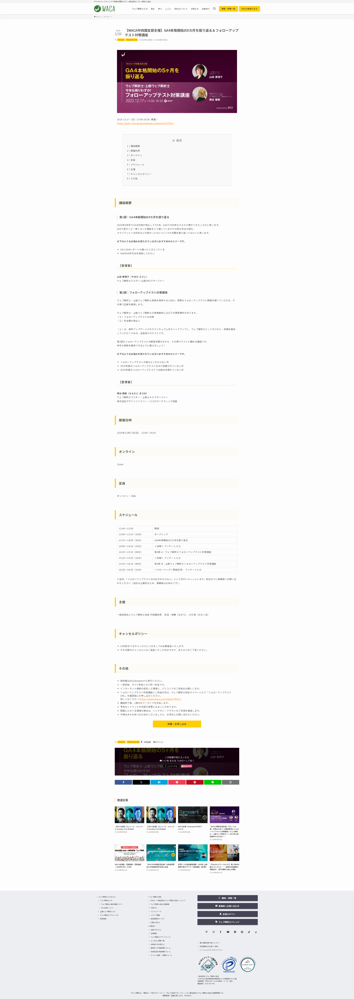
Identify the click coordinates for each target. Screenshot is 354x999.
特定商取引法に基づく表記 (209, 946)
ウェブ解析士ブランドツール (161, 937)
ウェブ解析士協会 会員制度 (160, 904)
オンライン (136, 155)
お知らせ (154, 908)
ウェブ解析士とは (106, 900)
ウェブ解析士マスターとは (109, 915)
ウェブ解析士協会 (155, 897)
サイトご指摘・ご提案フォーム (161, 955)
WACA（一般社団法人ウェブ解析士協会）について (168, 900)
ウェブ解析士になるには (107, 897)
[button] (123, 782)
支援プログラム (156, 930)
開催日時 (135, 150)
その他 (134, 178)
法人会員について (107, 908)
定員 (133, 160)
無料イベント (158, 742)
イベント (121, 40)
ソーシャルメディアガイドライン (211, 950)
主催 (133, 169)
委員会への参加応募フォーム (161, 948)
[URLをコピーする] (230, 782)
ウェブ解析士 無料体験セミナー (112, 904)
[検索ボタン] (214, 8)
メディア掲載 (155, 915)
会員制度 (154, 933)
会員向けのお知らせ (157, 944)
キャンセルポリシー (141, 174)
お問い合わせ (155, 922)
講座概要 (135, 146)
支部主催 (147, 742)
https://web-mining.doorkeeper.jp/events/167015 (145, 123)
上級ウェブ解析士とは (107, 911)
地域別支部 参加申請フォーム (161, 951)
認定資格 (103, 919)
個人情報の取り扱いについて (210, 943)
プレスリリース (131, 40)
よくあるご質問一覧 (157, 941)
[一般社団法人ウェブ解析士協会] (104, 8)
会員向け (152, 926)
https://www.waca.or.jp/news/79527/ (160, 699)
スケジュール (138, 164)
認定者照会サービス (157, 919)
